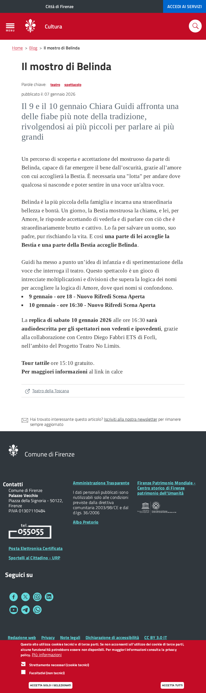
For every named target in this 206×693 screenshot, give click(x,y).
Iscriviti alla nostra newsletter (130, 419)
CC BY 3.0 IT (155, 637)
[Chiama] (30, 532)
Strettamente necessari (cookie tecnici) (59, 664)
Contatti (13, 484)
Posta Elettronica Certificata (35, 548)
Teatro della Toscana (50, 390)
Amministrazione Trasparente (101, 483)
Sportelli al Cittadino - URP (34, 557)
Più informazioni (47, 654)
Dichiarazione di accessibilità (112, 637)
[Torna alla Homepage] (13, 450)
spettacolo (72, 84)
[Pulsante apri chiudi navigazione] (10, 27)
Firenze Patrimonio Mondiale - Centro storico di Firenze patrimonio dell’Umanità (166, 488)
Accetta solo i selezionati (50, 685)
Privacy (48, 637)
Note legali (70, 637)
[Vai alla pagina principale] (30, 26)
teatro (55, 84)
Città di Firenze (59, 6)
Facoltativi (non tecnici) (47, 673)
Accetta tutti (172, 685)
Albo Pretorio (85, 522)
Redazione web (22, 637)
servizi (184, 6)
